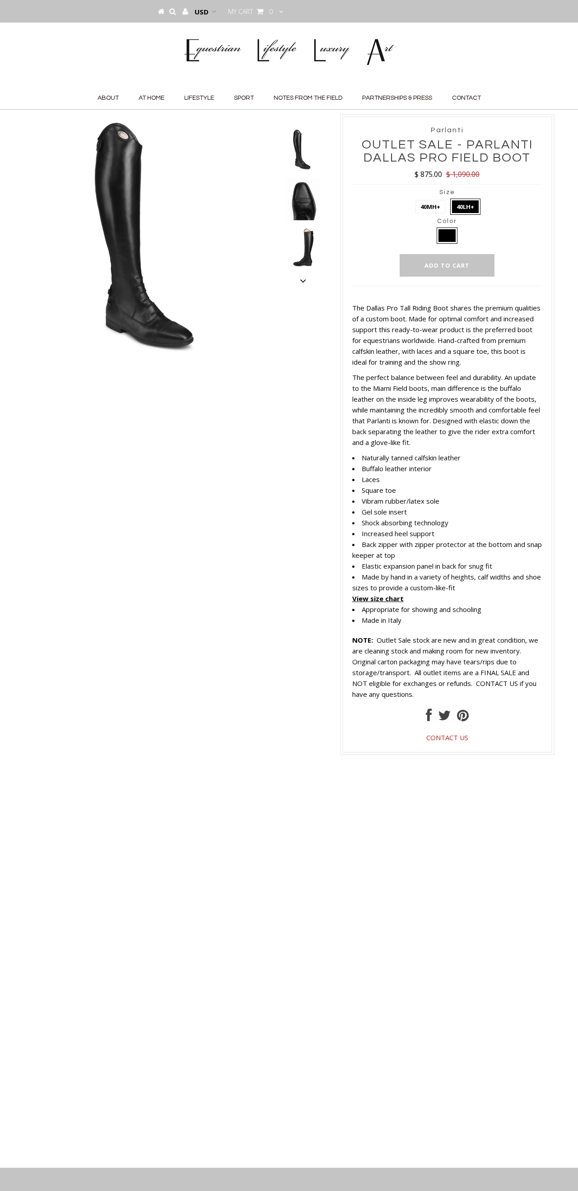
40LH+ (465, 207)
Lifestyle (199, 98)
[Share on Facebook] (429, 717)
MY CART (250, 11)
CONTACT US (497, 683)
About (108, 98)
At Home (151, 98)
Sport (244, 98)
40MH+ (430, 207)
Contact (466, 98)
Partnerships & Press (397, 98)
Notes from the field (308, 98)
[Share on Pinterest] (463, 717)
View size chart (378, 598)
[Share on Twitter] (444, 717)
